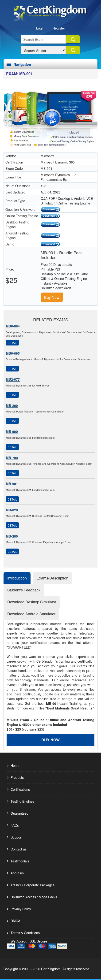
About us (17, 873)
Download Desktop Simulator (31, 602)
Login (40, 28)
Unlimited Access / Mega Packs (34, 897)
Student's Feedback (23, 590)
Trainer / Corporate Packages (32, 885)
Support (16, 837)
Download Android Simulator (31, 613)
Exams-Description (52, 578)
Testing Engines (22, 801)
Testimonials (20, 861)
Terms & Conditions (25, 932)
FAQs (15, 825)
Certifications (20, 789)
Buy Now (51, 297)
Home (15, 765)
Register (59, 28)
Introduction (17, 578)
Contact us (19, 849)
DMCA (15, 920)
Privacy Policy (21, 908)
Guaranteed (19, 813)
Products (17, 777)
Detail (12, 343)
